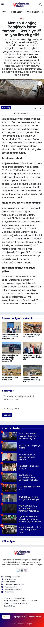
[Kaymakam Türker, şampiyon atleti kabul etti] (32, 348)
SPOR (24, 601)
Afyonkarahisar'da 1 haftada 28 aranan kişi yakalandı (10, 336)
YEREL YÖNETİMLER (11, 601)
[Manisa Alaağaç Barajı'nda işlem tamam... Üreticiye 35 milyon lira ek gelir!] (22, 92)
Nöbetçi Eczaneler (12, 577)
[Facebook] (18, 570)
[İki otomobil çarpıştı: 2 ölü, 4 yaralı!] (32, 327)
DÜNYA (6, 603)
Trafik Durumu (10, 582)
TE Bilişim (28, 624)
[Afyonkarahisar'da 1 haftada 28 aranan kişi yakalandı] (11, 327)
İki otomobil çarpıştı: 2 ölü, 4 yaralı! (32, 335)
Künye (25, 603)
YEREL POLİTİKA (19, 598)
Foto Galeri (16, 12)
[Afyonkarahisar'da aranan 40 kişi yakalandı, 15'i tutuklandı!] (11, 348)
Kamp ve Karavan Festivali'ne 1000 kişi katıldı (31, 380)
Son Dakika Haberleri (13, 589)
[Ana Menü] (2, 4)
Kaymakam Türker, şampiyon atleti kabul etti (32, 357)
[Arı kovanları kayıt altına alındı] (11, 370)
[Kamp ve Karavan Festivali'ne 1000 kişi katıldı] (32, 370)
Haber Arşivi (9, 592)
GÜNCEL (7, 598)
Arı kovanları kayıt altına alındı (10, 379)
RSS (7, 616)
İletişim (16, 603)
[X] (22, 570)
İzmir (4, 12)
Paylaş (7, 107)
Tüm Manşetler (11, 587)
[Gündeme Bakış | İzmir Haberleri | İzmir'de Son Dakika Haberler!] (21, 4)
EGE (22, 18)
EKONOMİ (33, 601)
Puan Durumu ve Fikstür (14, 584)
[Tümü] (41, 541)
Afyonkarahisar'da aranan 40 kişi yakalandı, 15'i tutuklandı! (10, 358)
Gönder (7, 415)
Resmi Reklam (9, 606)
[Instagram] (26, 570)
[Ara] (40, 4)
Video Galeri (33, 12)
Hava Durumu (10, 579)
